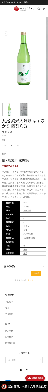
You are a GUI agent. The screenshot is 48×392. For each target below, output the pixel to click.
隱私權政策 (10, 343)
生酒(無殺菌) (29, 238)
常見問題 (9, 314)
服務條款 (9, 337)
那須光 (26, 226)
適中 (25, 249)
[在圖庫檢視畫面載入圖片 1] (9, 109)
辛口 (25, 245)
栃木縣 (26, 206)
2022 (25, 203)
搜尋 (7, 308)
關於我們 (9, 331)
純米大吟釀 (28, 234)
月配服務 (9, 302)
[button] (3, 9)
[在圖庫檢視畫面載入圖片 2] (24, 109)
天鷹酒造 (27, 210)
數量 (4, 140)
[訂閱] (40, 360)
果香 (25, 253)
